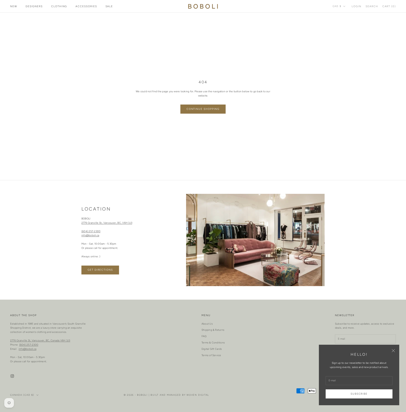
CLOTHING (59, 6)
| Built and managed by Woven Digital (179, 395)
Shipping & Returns (213, 329)
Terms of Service (211, 355)
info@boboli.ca (90, 235)
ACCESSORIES (86, 6)
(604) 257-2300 (90, 231)
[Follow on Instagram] (12, 376)
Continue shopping (203, 108)
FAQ (204, 336)
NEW (13, 6)
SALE (109, 6)
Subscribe (359, 393)
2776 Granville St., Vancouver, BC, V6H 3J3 (106, 222)
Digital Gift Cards (212, 348)
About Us (207, 323)
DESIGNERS (34, 6)
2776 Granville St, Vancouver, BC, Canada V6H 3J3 (40, 340)
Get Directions (100, 269)
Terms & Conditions (213, 342)
